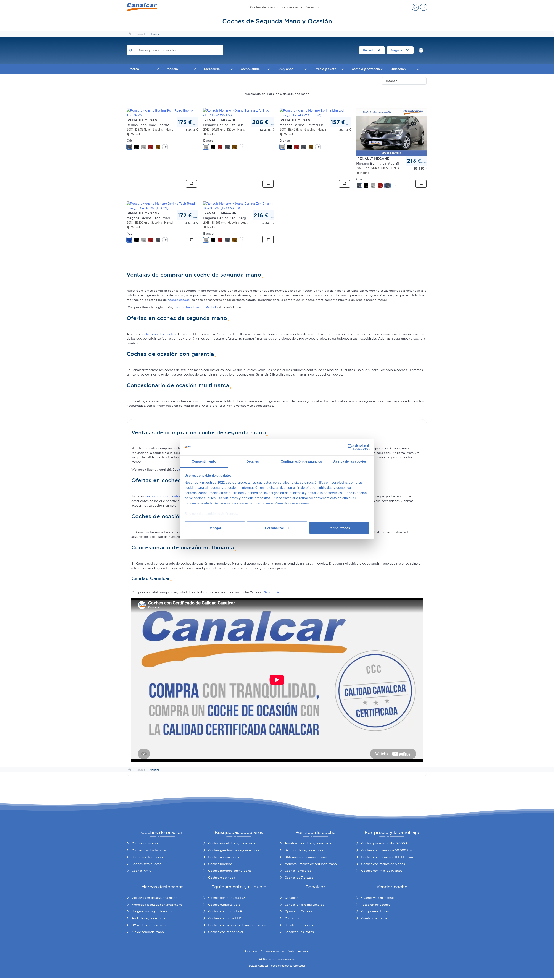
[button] (415, 7)
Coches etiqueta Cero (224, 904)
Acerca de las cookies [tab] (350, 461)
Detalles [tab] (252, 461)
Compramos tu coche (377, 911)
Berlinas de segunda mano (304, 850)
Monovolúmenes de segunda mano (311, 864)
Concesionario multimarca (304, 904)
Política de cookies (298, 951)
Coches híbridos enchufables (229, 870)
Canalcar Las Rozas (299, 932)
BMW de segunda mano (149, 925)
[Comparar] (191, 184)
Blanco (208, 140)
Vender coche (291, 7)
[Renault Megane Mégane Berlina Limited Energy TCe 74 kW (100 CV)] (315, 112)
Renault (369, 50)
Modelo (172, 69)
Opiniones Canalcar (299, 911)
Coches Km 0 (141, 870)
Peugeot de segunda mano (152, 911)
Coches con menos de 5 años (383, 864)
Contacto (292, 918)
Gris (130, 140)
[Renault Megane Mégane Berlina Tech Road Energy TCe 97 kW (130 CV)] (162, 205)
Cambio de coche (374, 918)
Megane (397, 50)
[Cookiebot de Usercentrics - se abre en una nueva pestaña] (351, 447)
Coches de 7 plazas (299, 877)
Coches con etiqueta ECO (227, 897)
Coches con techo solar (225, 932)
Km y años (285, 69)
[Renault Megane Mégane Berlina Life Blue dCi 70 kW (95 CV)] (239, 112)
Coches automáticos (223, 857)
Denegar (214, 528)
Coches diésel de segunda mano (232, 843)
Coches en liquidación (148, 857)
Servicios (312, 7)
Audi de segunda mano (149, 918)
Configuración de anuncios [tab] (301, 461)
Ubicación (398, 69)
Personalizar (274, 528)
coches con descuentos (158, 334)
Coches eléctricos (221, 877)
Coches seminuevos (146, 864)
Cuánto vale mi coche (377, 897)
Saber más (272, 592)
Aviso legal (251, 951)
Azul (130, 233)
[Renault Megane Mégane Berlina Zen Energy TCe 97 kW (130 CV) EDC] (239, 205)
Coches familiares (298, 870)
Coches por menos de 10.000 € (384, 843)
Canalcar (291, 897)
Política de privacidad (272, 951)
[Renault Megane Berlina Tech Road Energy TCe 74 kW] (162, 112)
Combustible (250, 69)
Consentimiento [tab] (204, 461)
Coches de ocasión (264, 7)
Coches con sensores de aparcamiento (237, 925)
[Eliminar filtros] (421, 50)
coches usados (178, 299)
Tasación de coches (375, 904)
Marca (134, 69)
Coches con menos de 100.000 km (387, 857)
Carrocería (212, 69)
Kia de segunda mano (148, 932)
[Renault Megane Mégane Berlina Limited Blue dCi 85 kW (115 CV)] (392, 132)
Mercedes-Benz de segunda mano (157, 904)
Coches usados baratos (149, 850)
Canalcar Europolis (299, 925)
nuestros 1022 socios (219, 482)
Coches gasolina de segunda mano (234, 850)
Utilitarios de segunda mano (306, 857)
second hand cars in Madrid (195, 307)
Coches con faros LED (224, 918)
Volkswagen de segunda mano (154, 897)
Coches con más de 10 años (381, 870)
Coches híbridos (220, 864)
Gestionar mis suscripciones (279, 959)
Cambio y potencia (366, 69)
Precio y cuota (325, 69)
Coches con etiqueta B (225, 911)
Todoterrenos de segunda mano (308, 843)
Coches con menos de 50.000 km (386, 850)
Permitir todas (339, 528)
